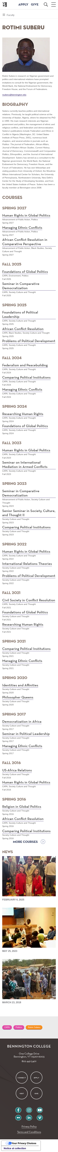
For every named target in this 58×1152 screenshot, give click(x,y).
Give (36, 1093)
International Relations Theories (27, 564)
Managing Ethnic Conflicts (22, 227)
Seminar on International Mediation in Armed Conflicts (24, 465)
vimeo (39, 1116)
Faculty (10, 16)
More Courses (25, 842)
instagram (29, 1109)
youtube (39, 1109)
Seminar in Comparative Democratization (20, 286)
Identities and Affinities (20, 685)
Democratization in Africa (21, 721)
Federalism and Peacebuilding (25, 365)
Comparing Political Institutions (26, 377)
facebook (18, 1109)
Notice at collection (15, 1148)
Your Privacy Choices (24, 1143)
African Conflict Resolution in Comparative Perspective (24, 242)
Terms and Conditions (29, 1132)
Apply (36, 1077)
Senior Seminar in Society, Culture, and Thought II (28, 513)
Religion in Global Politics (21, 806)
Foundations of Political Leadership (20, 315)
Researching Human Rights (22, 414)
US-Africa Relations (17, 770)
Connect (22, 1077)
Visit (21, 1093)
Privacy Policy (29, 1126)
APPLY (23, 4)
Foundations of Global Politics (25, 272)
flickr (18, 1116)
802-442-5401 (29, 1061)
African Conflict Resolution (23, 329)
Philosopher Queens (17, 697)
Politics (19, 1027)
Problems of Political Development (28, 341)
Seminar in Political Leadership (26, 734)
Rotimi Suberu (34, 1027)
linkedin (29, 1116)
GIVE (35, 4)
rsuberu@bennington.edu (14, 95)
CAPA (7, 1027)
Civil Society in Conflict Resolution (28, 600)
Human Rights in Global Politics (26, 215)
